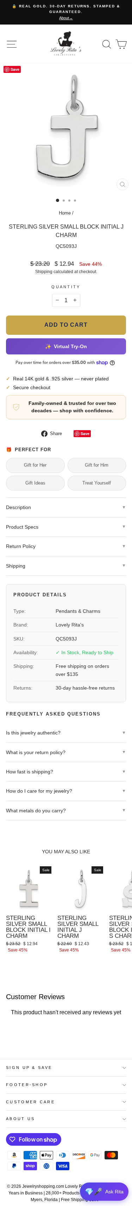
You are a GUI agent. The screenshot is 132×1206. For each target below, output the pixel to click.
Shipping (43, 271)
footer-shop (27, 1085)
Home (65, 213)
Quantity (66, 287)
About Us (20, 1119)
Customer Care (30, 1102)
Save (85, 433)
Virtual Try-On (66, 346)
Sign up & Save (29, 1067)
